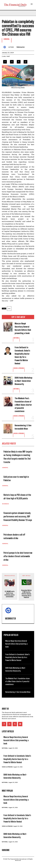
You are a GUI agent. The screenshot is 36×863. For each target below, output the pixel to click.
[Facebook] (5, 61)
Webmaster (21, 47)
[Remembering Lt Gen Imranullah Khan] (6, 428)
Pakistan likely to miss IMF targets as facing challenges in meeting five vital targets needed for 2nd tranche (18, 456)
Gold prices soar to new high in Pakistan (16, 478)
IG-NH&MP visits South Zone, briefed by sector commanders (10, 594)
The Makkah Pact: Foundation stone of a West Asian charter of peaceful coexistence (23, 404)
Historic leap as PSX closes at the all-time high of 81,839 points (17, 497)
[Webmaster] (5, 47)
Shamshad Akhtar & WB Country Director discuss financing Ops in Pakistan (26, 593)
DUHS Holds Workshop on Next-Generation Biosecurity (23, 380)
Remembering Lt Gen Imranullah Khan (23, 427)
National (16, 338)
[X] (12, 61)
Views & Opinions (19, 368)
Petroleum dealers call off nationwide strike (14, 536)
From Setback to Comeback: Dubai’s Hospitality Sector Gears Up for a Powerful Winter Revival (22, 355)
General (5, 467)
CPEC (9, 308)
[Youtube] (20, 724)
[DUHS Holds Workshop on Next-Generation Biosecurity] (6, 380)
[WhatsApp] (25, 61)
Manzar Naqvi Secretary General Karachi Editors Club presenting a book (23, 328)
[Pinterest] (19, 61)
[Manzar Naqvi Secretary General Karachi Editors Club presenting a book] (6, 326)
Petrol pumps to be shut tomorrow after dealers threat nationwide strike (18, 556)
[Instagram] (9, 724)
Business (5, 503)
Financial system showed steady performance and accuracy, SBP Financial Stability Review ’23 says (18, 516)
